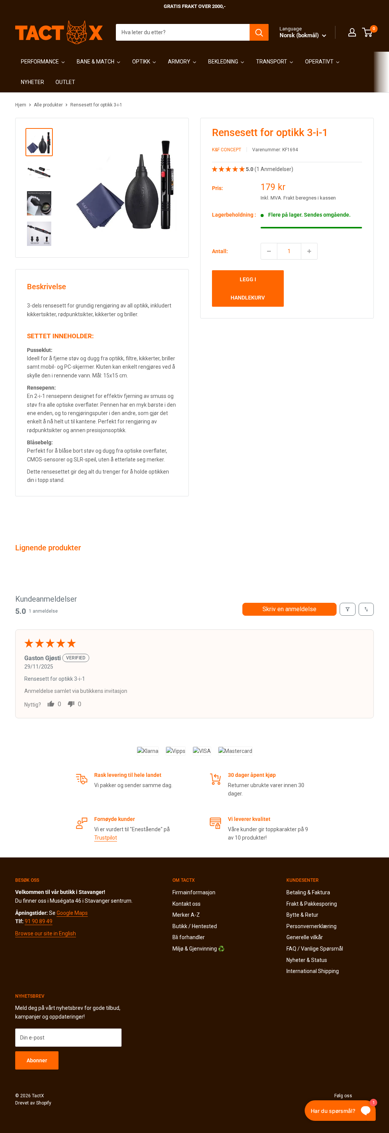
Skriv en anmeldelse (289, 609)
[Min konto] (352, 32)
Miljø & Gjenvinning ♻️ (198, 949)
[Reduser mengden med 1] (269, 251)
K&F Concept (226, 149)
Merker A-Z (186, 915)
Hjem (20, 105)
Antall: (220, 251)
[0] (367, 32)
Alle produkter (48, 105)
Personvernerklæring (311, 926)
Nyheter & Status (306, 960)
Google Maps (72, 913)
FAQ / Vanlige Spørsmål (314, 949)
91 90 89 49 (38, 921)
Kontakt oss (186, 904)
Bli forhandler (188, 937)
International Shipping (312, 971)
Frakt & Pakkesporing (311, 904)
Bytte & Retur (302, 915)
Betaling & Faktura (308, 892)
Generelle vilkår (304, 937)
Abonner (37, 1060)
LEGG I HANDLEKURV (248, 288)
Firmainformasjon (193, 892)
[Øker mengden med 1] (309, 251)
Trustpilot (105, 838)
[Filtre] (348, 609)
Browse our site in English (45, 933)
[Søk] (259, 32)
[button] (229, 169)
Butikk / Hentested (194, 926)
